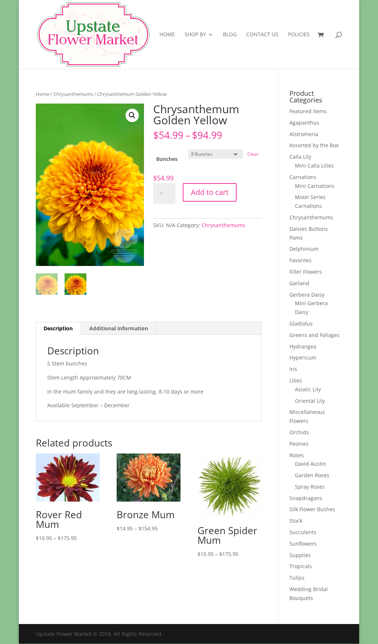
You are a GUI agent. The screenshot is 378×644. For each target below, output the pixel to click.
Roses (296, 455)
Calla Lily (300, 156)
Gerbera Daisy (306, 294)
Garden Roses (312, 475)
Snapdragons (305, 498)
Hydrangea (302, 346)
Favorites (300, 260)
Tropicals (300, 566)
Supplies (300, 555)
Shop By (195, 35)
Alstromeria (303, 134)
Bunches (167, 158)
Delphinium (304, 248)
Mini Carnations (314, 185)
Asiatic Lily (308, 389)
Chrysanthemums (73, 94)
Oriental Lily (310, 400)
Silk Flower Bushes (312, 509)
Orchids (299, 432)
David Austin (310, 463)
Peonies (299, 443)
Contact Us (262, 35)
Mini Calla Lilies (314, 165)
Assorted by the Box (314, 145)
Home (167, 35)
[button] (132, 115)
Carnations (302, 177)
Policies (299, 35)
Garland (299, 283)
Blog (230, 35)
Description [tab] (58, 328)
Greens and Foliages (314, 334)
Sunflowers (303, 543)
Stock (295, 520)
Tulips (297, 577)
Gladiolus (301, 323)
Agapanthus (304, 122)
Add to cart (209, 192)
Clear (252, 154)
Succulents (302, 532)
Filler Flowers (305, 271)
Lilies (295, 380)
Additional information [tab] (118, 328)
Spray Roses (310, 486)
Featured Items (308, 111)
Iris (293, 368)
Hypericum (302, 357)
